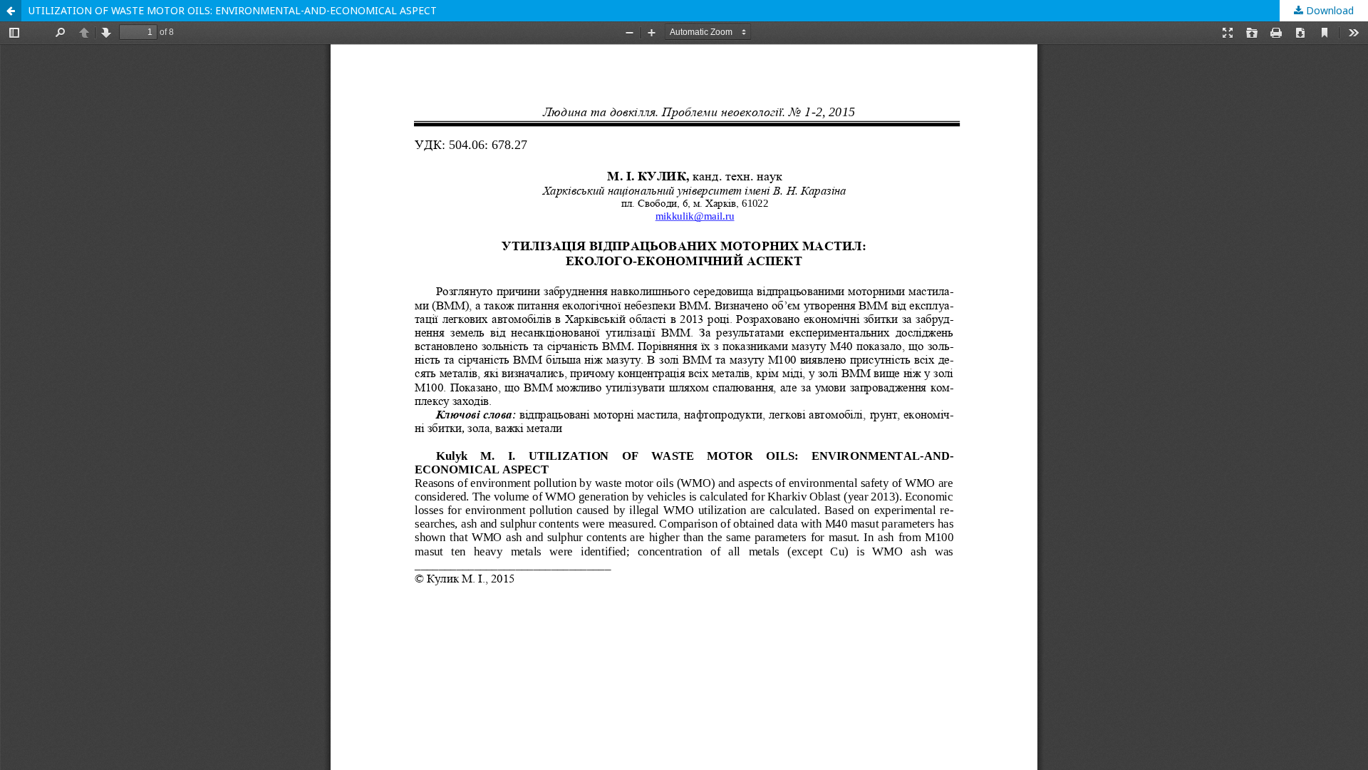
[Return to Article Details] (10, 10)
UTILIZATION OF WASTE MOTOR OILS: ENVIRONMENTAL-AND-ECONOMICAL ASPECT (232, 10)
